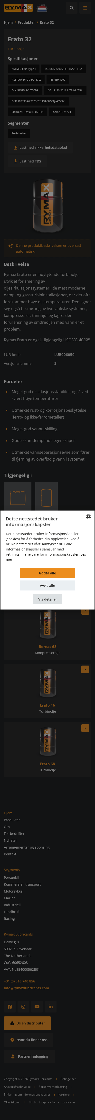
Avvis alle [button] (47, 585)
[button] (47, 599)
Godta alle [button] (47, 573)
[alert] (47, 560)
